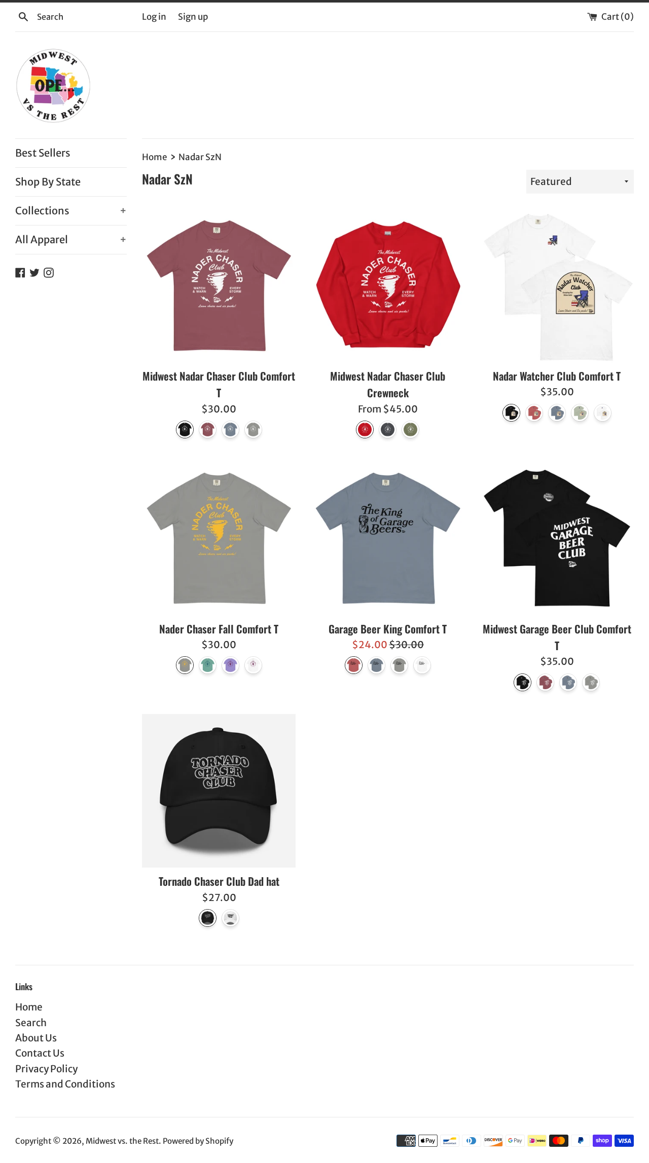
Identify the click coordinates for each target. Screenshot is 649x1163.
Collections (71, 210)
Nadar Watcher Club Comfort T (557, 376)
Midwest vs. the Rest (122, 1141)
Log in (154, 16)
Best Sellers (42, 152)
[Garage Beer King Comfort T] (387, 538)
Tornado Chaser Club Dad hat (219, 881)
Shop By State (48, 181)
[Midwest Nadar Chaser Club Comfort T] (219, 285)
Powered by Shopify (198, 1141)
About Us (36, 1038)
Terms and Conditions (65, 1084)
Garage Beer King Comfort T (388, 628)
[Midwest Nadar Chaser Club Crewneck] (387, 285)
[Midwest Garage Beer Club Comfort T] (557, 538)
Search (31, 1023)
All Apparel (71, 239)
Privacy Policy (46, 1069)
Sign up (193, 16)
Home (29, 1007)
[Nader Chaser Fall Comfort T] (219, 538)
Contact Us (39, 1053)
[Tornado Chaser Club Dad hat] (219, 791)
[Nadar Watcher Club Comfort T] (557, 285)
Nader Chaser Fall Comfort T (218, 628)
